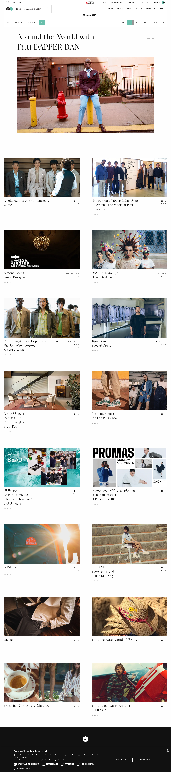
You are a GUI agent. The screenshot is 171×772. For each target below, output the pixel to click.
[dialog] (85, 759)
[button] (60, 768)
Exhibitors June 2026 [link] (114, 9)
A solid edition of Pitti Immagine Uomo (26, 203)
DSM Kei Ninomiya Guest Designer (105, 275)
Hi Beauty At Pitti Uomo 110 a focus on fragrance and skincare (18, 497)
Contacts (131, 2)
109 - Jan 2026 (31, 22)
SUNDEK (10, 567)
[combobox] (168, 750)
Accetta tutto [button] (121, 760)
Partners (102, 2)
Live (163, 22)
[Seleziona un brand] (47, 8)
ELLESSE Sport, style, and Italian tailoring (103, 572)
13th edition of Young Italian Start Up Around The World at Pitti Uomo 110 (115, 205)
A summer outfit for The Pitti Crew (104, 416)
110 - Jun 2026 (18, 22)
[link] (158, 2)
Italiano (145, 2)
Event (144, 22)
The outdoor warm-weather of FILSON (111, 708)
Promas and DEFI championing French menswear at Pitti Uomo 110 (113, 495)
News (137, 22)
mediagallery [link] (151, 9)
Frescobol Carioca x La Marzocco (27, 706)
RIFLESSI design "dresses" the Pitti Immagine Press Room (15, 420)
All (42, 22)
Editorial (154, 22)
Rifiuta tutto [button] (145, 760)
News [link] (129, 9)
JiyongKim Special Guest (101, 343)
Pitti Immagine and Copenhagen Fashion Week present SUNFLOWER (26, 346)
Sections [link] (138, 9)
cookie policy (24, 757)
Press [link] (162, 9)
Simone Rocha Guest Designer (14, 275)
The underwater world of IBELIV (115, 640)
